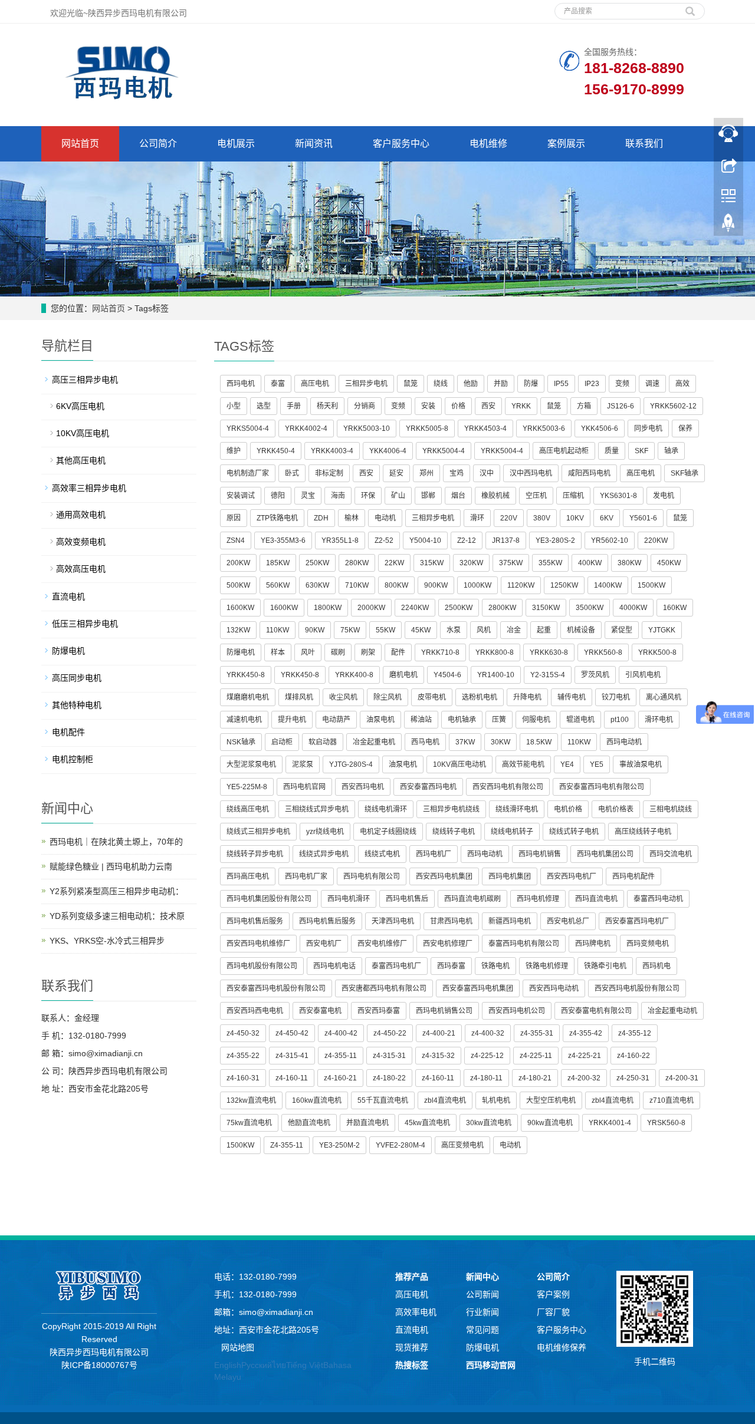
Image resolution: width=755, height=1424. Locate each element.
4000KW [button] (633, 608)
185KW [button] (278, 563)
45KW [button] (421, 630)
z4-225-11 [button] (536, 1055)
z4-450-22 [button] (389, 1033)
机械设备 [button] (581, 630)
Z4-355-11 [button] (286, 1145)
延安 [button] (396, 473)
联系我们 (644, 144)
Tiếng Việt (304, 1365)
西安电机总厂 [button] (568, 921)
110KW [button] (277, 630)
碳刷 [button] (338, 652)
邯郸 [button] (428, 496)
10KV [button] (575, 518)
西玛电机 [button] (240, 384)
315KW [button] (432, 563)
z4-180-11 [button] (486, 1078)
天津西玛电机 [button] (393, 921)
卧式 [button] (292, 473)
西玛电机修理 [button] (538, 899)
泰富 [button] (278, 384)
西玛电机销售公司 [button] (444, 1011)
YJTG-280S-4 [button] (351, 764)
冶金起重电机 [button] (374, 742)
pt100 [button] (619, 720)
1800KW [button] (328, 608)
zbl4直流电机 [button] (445, 1100)
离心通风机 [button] (663, 697)
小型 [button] (233, 406)
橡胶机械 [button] (495, 496)
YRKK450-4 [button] (276, 451)
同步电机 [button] (648, 428)
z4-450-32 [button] (243, 1033)
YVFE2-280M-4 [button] (400, 1145)
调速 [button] (652, 384)
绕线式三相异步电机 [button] (258, 832)
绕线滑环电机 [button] (516, 809)
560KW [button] (278, 585)
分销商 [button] (364, 406)
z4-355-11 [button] (340, 1055)
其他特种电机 (76, 705)
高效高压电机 (81, 568)
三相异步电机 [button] (366, 384)
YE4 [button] (567, 764)
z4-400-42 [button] (340, 1033)
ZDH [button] (321, 518)
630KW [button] (317, 585)
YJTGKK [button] (661, 630)
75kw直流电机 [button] (249, 1123)
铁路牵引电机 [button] (605, 966)
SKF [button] (641, 451)
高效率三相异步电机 (89, 488)
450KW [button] (669, 563)
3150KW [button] (546, 608)
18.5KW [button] (539, 742)
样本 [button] (278, 652)
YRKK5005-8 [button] (427, 428)
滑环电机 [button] (659, 720)
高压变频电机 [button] (462, 1145)
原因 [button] (233, 518)
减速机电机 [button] (244, 720)
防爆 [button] (531, 384)
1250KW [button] (564, 585)
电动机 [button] (385, 518)
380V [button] (541, 518)
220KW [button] (656, 540)
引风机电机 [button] (643, 675)
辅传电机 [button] (571, 697)
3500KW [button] (589, 608)
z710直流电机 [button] (671, 1100)
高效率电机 (415, 1312)
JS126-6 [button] (620, 406)
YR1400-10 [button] (495, 675)
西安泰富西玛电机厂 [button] (637, 921)
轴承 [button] (671, 451)
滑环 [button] (477, 518)
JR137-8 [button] (506, 540)
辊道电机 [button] (580, 720)
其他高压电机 (81, 460)
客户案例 (553, 1294)
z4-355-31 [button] (536, 1033)
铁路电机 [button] (495, 966)
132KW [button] (238, 630)
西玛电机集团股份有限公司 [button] (268, 899)
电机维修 (488, 144)
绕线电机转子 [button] (512, 832)
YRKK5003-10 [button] (366, 428)
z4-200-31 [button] (681, 1078)
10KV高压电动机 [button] (459, 764)
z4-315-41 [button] (291, 1055)
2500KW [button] (458, 608)
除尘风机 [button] (387, 697)
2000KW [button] (371, 608)
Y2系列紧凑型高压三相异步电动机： (116, 891)
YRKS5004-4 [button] (247, 428)
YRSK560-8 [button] (666, 1123)
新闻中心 (482, 1276)
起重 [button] (544, 630)
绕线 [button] (441, 384)
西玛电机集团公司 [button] (605, 854)
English (227, 1365)
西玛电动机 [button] (624, 742)
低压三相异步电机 (85, 623)
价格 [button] (458, 406)
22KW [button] (394, 563)
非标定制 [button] (329, 473)
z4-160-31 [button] (243, 1078)
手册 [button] (294, 406)
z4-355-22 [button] (243, 1055)
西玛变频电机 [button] (647, 944)
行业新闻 (482, 1312)
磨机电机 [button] (403, 675)
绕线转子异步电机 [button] (254, 854)
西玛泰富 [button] (451, 966)
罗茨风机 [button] (595, 675)
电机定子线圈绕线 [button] (388, 832)
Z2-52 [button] (384, 540)
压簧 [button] (499, 720)
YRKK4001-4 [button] (610, 1123)
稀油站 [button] (421, 720)
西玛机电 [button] (656, 966)
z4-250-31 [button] (632, 1078)
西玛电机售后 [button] (407, 899)
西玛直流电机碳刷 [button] (472, 899)
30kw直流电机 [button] (488, 1123)
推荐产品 (411, 1276)
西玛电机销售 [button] (539, 854)
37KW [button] (465, 742)
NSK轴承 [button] (240, 742)
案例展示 (566, 144)
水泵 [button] (454, 630)
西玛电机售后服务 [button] (254, 921)
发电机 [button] (663, 496)
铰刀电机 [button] (616, 697)
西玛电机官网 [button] (304, 787)
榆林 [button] (351, 518)
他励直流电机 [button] (309, 1123)
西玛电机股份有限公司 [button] (261, 966)
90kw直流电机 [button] (550, 1123)
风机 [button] (484, 630)
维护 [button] (233, 451)
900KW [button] (436, 585)
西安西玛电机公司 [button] (516, 1011)
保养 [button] (685, 428)
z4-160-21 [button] (340, 1078)
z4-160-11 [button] (291, 1078)
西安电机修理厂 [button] (447, 944)
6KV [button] (606, 518)
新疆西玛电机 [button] (509, 921)
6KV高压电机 (80, 406)
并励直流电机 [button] (367, 1123)
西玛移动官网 (491, 1365)
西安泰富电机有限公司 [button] (596, 1011)
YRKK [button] (521, 406)
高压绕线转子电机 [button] (643, 832)
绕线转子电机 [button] (453, 832)
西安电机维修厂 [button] (382, 944)
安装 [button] (428, 406)
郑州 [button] (426, 473)
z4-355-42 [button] (585, 1033)
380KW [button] (629, 563)
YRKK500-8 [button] (657, 652)
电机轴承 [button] (462, 720)
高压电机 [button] (315, 384)
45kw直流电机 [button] (427, 1123)
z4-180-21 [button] (535, 1078)
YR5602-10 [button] (609, 540)
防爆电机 (68, 650)
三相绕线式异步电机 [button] (317, 809)
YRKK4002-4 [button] (306, 428)
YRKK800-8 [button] (494, 652)
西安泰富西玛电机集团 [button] (477, 988)
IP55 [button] (561, 384)
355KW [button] (550, 563)
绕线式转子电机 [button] (574, 832)
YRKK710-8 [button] (440, 652)
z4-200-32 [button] (583, 1078)
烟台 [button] (458, 496)
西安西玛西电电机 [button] (254, 1011)
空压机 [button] (536, 496)
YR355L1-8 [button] (340, 540)
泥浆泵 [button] (302, 764)
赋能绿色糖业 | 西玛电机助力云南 (111, 866)
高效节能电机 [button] (523, 764)
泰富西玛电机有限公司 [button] (523, 944)
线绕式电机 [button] (382, 854)
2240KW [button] (415, 608)
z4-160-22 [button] (633, 1055)
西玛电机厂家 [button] (306, 876)
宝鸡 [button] (456, 473)
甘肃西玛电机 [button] (451, 921)
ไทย (279, 1365)
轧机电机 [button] (496, 1100)
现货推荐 (411, 1347)
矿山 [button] (398, 496)
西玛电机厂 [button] (433, 854)
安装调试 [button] (240, 496)
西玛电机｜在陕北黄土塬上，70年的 (116, 841)
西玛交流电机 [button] (670, 854)
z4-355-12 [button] (634, 1033)
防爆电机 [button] (240, 652)
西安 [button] (488, 406)
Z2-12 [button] (466, 540)
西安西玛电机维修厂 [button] (258, 944)
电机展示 (236, 144)
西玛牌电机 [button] (592, 944)
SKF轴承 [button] (684, 473)
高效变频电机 (81, 541)
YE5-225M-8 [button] (246, 787)
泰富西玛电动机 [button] (658, 899)
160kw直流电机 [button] (317, 1100)
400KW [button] (590, 563)
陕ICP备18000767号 (99, 1365)
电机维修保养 (561, 1347)
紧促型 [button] (621, 630)
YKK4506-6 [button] (599, 428)
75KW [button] (350, 630)
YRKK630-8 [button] (549, 652)
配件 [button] (398, 652)
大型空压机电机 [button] (551, 1100)
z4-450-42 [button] (291, 1033)
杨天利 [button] (327, 406)
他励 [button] (471, 384)
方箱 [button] (584, 406)
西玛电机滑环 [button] (348, 899)
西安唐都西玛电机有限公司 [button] (384, 988)
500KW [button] (238, 585)
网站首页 (80, 144)
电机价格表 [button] (615, 809)
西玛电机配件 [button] (633, 876)
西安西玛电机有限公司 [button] (507, 787)
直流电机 (68, 596)
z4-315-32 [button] (438, 1055)
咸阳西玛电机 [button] (589, 473)
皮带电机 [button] (432, 697)
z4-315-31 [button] (389, 1055)
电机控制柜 (72, 759)
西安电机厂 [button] (324, 944)
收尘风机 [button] (343, 697)
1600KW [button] (240, 608)
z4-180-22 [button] (389, 1078)
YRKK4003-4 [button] (332, 451)
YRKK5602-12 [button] (673, 406)
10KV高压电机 (82, 433)
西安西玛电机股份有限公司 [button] (637, 988)
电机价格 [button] (568, 809)
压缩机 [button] (573, 496)
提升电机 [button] (292, 720)
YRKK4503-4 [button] (485, 428)
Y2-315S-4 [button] (547, 675)
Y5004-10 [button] (425, 540)
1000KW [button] (477, 585)
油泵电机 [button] (380, 720)
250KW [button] (317, 563)
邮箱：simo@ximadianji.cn (263, 1312)
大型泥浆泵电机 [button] (251, 764)
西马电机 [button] (425, 742)
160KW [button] (675, 608)
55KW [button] (385, 630)
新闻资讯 (314, 144)
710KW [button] (357, 585)
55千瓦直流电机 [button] (382, 1100)
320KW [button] (471, 563)
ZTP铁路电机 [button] (277, 518)
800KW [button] (396, 585)
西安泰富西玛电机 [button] (428, 787)
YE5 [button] (596, 764)
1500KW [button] (651, 585)
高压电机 (411, 1294)
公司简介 (158, 144)
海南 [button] (338, 496)
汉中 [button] (487, 473)
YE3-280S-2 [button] (555, 540)
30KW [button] (500, 742)
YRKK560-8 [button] (603, 652)
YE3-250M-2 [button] (339, 1145)
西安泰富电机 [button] (320, 1011)
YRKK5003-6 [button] (544, 428)
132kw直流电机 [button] (251, 1100)
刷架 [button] (368, 652)
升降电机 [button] (527, 697)
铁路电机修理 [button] (547, 966)
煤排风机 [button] (299, 697)
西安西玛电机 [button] (363, 787)
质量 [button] (612, 451)
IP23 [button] (592, 384)
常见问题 (482, 1329)
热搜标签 (411, 1365)
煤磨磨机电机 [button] (247, 697)
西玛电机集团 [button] (509, 876)
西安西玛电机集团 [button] (444, 876)
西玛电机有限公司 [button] (371, 876)
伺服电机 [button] (536, 720)
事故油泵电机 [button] (640, 764)
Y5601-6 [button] (643, 518)
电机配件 (68, 732)
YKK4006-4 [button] (387, 451)
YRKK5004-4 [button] (443, 451)
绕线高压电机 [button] (247, 809)
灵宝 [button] (308, 496)
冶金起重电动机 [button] (672, 1011)
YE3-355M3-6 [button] (283, 540)
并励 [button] (501, 384)
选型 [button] (264, 406)
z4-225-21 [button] (584, 1055)
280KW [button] (357, 563)
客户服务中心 (401, 144)
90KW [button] (314, 630)
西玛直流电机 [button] (596, 899)
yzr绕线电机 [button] (325, 832)
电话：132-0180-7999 (255, 1276)
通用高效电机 (81, 514)
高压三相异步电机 (85, 379)
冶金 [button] (514, 630)
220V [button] (508, 518)
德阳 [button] (278, 496)
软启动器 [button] (322, 742)
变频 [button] (622, 384)
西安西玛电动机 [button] (554, 988)
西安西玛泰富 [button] (378, 1011)
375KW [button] (511, 563)
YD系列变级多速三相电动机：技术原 (117, 916)
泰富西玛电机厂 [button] (396, 966)
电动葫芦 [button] (336, 720)
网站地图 (237, 1347)
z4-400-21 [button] (438, 1033)
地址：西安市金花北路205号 (266, 1329)
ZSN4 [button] (235, 540)
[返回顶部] (728, 225)
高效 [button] (682, 384)
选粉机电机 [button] (479, 697)
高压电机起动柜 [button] (564, 451)
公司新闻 (482, 1294)
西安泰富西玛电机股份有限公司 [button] (276, 988)
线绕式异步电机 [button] (324, 854)
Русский (256, 1365)
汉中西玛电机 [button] (531, 473)
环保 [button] (368, 496)
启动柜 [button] (282, 742)
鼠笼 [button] (410, 384)
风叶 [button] (308, 652)
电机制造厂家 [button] (247, 473)
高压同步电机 (76, 678)
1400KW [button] (608, 585)
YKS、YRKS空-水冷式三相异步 (107, 940)
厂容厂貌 (553, 1312)
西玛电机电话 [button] (334, 966)
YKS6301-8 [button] (618, 496)
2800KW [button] (502, 608)
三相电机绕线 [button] (670, 809)
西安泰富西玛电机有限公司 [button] (601, 787)
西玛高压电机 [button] (247, 876)
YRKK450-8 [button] (245, 675)
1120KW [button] (520, 585)
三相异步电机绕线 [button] (451, 809)
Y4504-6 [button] (447, 675)
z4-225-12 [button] (487, 1055)
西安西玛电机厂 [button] (571, 876)
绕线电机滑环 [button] (386, 809)
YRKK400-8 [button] (354, 675)
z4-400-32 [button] (487, 1033)
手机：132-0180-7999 (255, 1294)
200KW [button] (238, 563)
